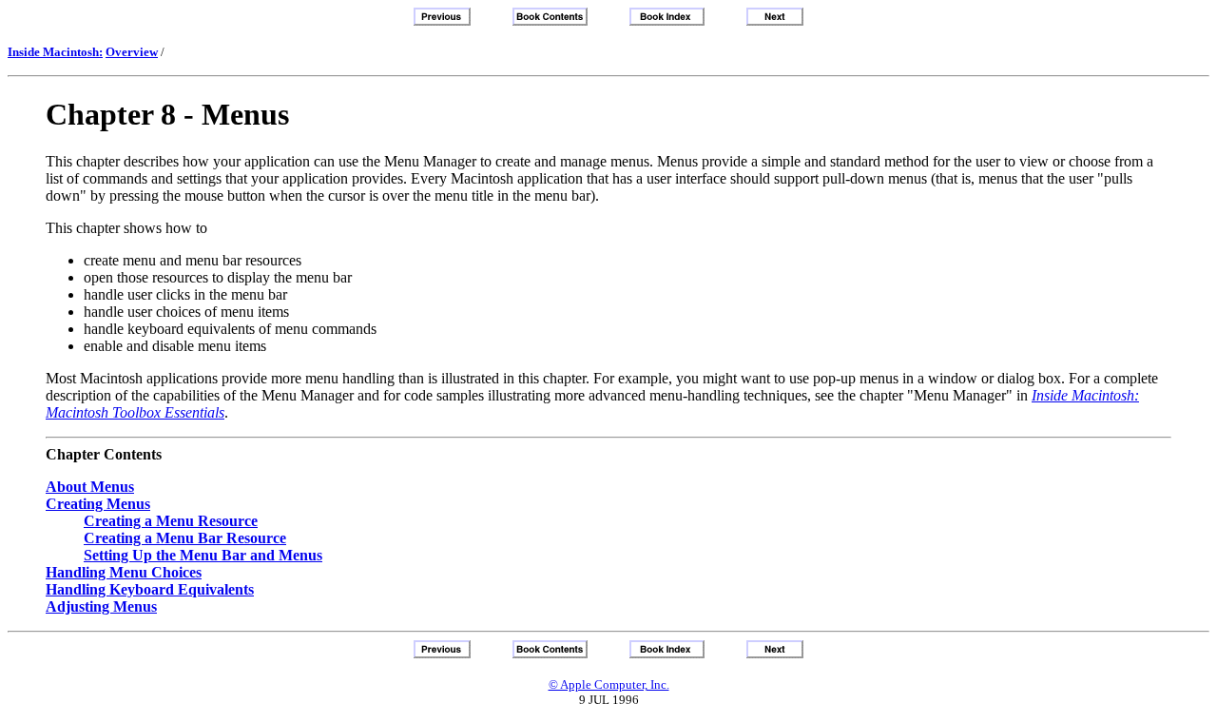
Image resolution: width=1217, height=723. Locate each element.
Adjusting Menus (101, 606)
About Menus (90, 487)
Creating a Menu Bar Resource (185, 538)
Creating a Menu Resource (171, 521)
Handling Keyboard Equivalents (150, 589)
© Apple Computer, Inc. (609, 684)
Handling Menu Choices (124, 572)
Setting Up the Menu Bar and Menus (203, 555)
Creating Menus (98, 504)
